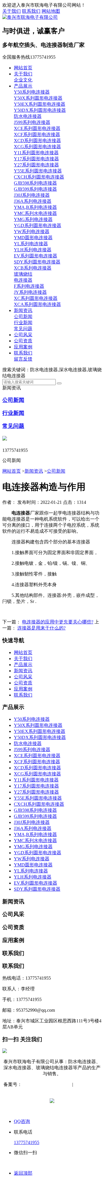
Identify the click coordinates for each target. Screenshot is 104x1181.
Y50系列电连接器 (32, 92)
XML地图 (52, 1090)
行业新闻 (23, 322)
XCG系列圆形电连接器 (37, 146)
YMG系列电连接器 (33, 219)
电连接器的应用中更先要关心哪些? (57, 621)
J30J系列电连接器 (32, 195)
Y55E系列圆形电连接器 (38, 170)
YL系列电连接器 (31, 243)
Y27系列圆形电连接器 (36, 164)
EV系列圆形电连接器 (35, 255)
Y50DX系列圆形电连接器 (40, 110)
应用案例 (23, 346)
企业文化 (23, 79)
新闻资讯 (23, 310)
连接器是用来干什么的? (41, 627)
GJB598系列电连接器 (35, 183)
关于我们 (11, 11)
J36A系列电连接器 (32, 201)
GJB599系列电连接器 (35, 189)
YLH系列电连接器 (32, 249)
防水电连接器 (28, 116)
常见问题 (23, 328)
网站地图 (51, 11)
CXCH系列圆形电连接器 (39, 176)
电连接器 (23, 280)
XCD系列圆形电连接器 (37, 140)
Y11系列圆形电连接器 (36, 152)
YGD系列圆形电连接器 (37, 225)
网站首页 (23, 67)
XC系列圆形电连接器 (35, 298)
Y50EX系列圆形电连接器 (39, 104)
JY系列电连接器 (30, 292)
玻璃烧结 (23, 274)
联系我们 (31, 11)
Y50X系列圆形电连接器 (38, 98)
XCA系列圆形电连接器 (37, 304)
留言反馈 (23, 358)
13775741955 (26, 1142)
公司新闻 (23, 316)
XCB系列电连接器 (32, 267)
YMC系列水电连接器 (35, 213)
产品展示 (23, 85)
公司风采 (23, 334)
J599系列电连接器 (32, 122)
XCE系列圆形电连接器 (37, 128)
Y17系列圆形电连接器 (36, 158)
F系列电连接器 (29, 286)
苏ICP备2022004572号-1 (46, 1084)
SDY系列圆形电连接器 (37, 261)
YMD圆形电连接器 (33, 237)
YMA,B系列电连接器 (35, 207)
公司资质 (23, 340)
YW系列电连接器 (31, 231)
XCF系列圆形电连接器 (37, 134)
